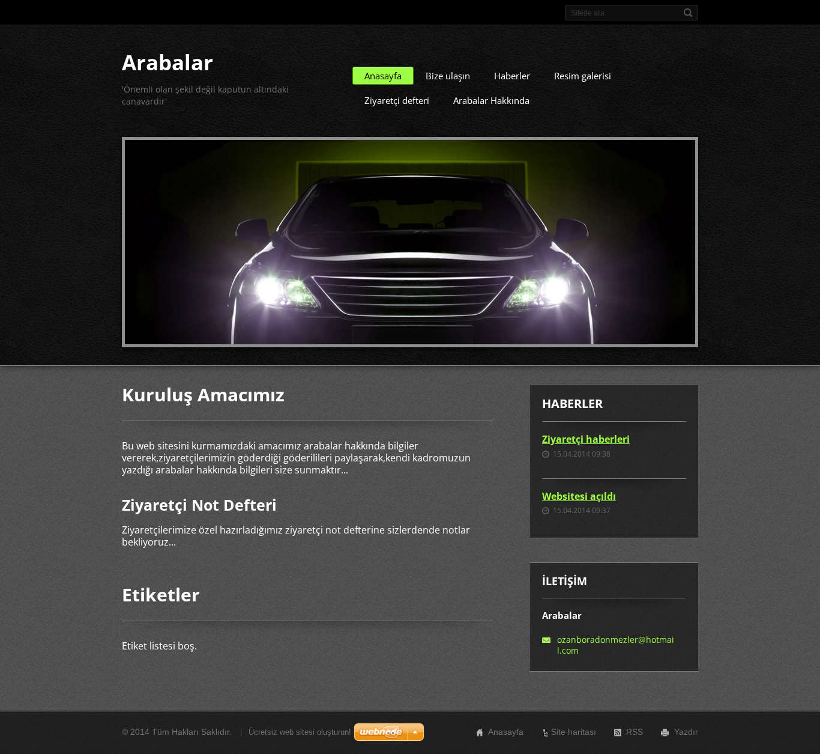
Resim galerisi (582, 76)
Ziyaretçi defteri (396, 100)
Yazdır (686, 732)
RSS (634, 732)
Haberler (512, 76)
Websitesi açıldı (579, 496)
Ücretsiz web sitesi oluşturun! (300, 732)
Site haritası (573, 732)
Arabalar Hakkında (491, 100)
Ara (688, 12)
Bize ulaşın (448, 76)
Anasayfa (383, 76)
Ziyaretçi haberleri (586, 439)
